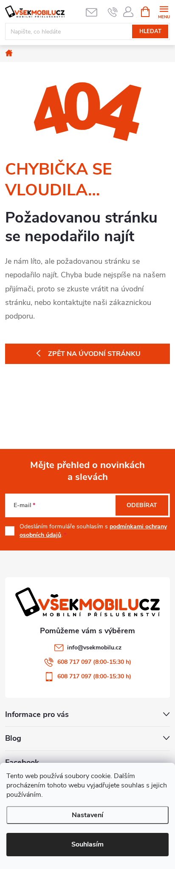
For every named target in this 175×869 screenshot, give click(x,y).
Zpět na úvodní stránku (94, 353)
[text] (112, 11)
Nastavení (87, 815)
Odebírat (142, 505)
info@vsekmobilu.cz (94, 647)
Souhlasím (87, 844)
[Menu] (163, 11)
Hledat (150, 31)
